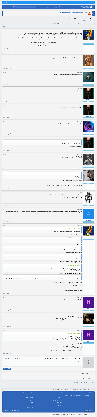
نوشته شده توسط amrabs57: (75, 276)
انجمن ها (31, 400)
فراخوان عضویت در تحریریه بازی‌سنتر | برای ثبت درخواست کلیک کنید (73, 12)
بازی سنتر (31, 395)
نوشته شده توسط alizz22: (76, 228)
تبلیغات (31, 405)
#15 (4, 330)
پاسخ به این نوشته (6, 52)
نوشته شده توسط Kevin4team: (75, 265)
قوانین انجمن (22, 410)
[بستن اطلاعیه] (4, 12)
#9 (3, 171)
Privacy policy (16, 410)
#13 (4, 297)
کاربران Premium (30, 407)
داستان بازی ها (59, 405)
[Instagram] (9, 414)
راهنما (12, 410)
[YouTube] (5, 414)
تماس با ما (31, 402)
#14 (4, 314)
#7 (3, 138)
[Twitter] (7, 414)
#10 (4, 193)
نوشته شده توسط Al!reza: (76, 173)
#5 (3, 105)
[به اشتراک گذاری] (6, 30)
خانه (9, 410)
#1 (3, 30)
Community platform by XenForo (80, 414)
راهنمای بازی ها (59, 402)
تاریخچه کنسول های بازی (57, 400)
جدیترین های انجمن (29, 397)
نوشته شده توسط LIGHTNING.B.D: (74, 333)
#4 (3, 89)
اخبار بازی (60, 395)
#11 (4, 209)
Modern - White (88, 410)
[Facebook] (11, 414)
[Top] (7, 411)
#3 (3, 72)
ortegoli (91, 20)
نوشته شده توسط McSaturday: (75, 238)
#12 (4, 226)
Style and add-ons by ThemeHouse (60, 414)
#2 (3, 56)
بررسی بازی (60, 397)
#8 (3, 154)
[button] (71, 6)
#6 (3, 121)
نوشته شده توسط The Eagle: (75, 141)
